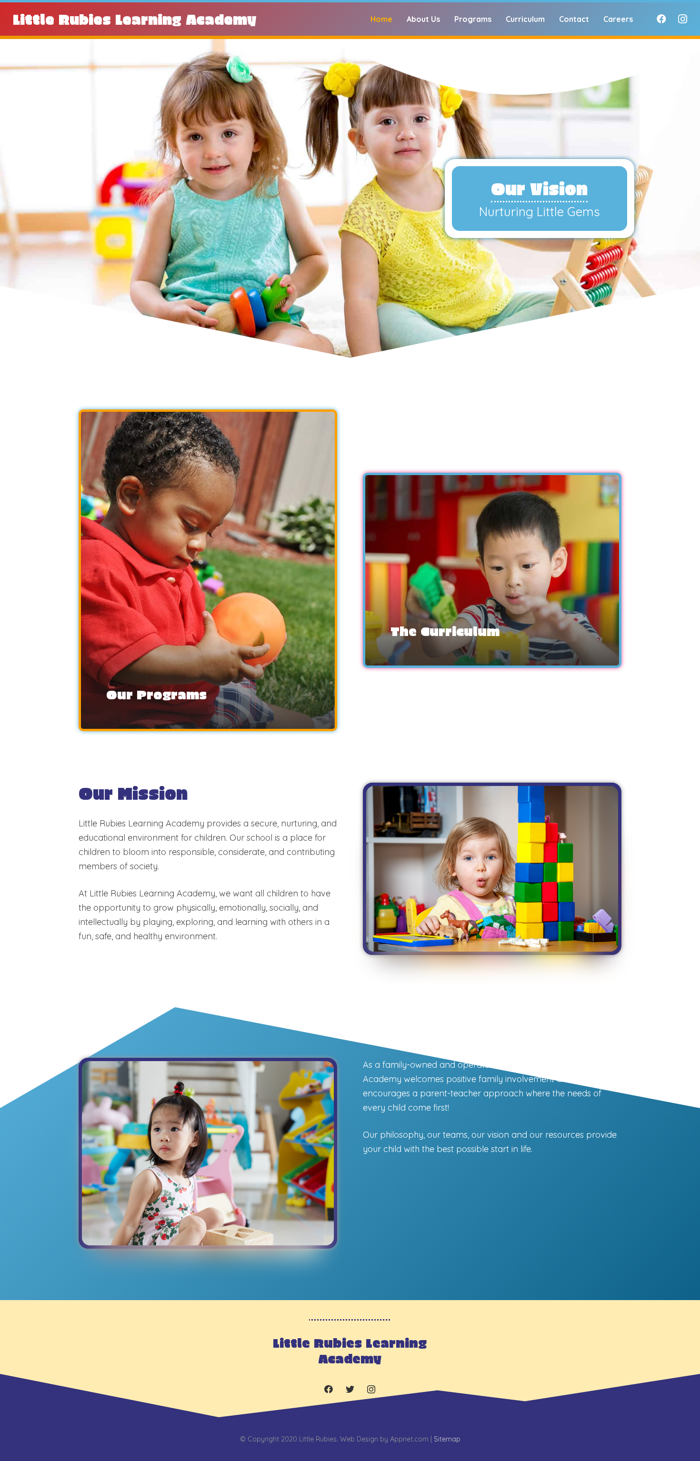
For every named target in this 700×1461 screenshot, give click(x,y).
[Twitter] (349, 1389)
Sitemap (447, 1439)
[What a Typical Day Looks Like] (208, 570)
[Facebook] (661, 19)
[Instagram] (682, 19)
